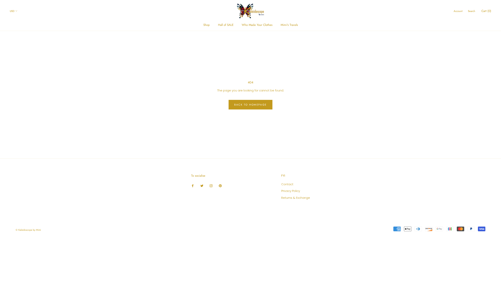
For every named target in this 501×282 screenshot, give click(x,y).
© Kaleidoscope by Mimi (28, 230)
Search (471, 11)
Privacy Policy (290, 191)
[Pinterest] (220, 185)
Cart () (486, 11)
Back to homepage (250, 105)
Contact (287, 184)
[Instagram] (211, 185)
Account (458, 11)
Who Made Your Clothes (257, 25)
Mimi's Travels (289, 25)
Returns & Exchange (295, 198)
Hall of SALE (225, 25)
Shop (206, 25)
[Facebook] (192, 185)
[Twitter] (201, 185)
